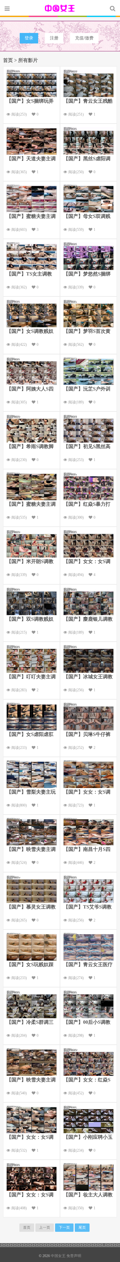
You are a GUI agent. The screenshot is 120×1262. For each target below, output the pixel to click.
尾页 (82, 1227)
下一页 (64, 1227)
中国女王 (60, 8)
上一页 (44, 1227)
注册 (54, 38)
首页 (8, 60)
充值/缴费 (84, 38)
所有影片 (28, 60)
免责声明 (73, 1256)
